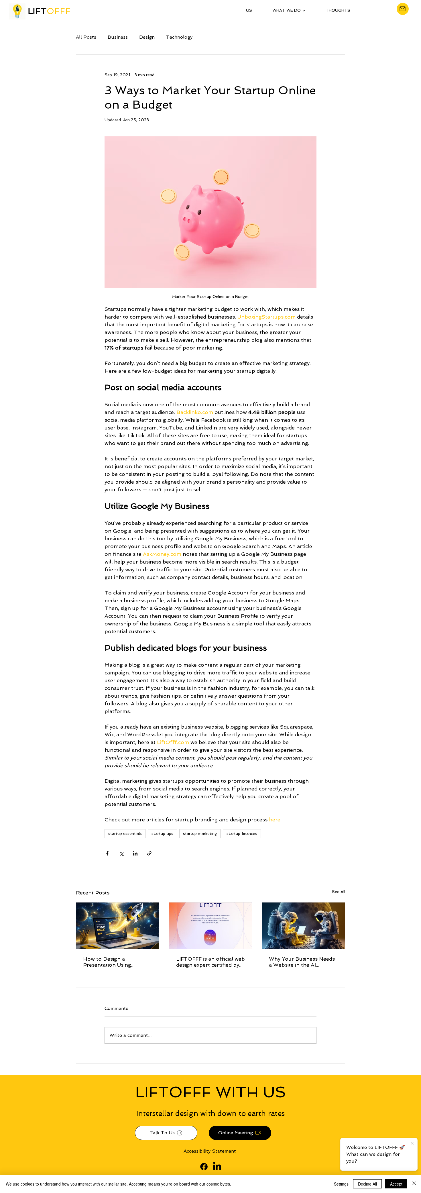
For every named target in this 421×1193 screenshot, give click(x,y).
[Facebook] (204, 1167)
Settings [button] (341, 1184)
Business (118, 37)
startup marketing (200, 833)
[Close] (414, 1183)
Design (147, 37)
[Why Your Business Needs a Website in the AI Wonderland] (303, 925)
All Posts (86, 37)
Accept (396, 1184)
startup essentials (125, 833)
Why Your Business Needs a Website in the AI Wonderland (302, 962)
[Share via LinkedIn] (135, 853)
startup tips (162, 833)
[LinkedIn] (217, 1167)
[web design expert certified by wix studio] (210, 925)
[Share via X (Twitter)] (121, 853)
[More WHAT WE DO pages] (303, 10)
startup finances (242, 833)
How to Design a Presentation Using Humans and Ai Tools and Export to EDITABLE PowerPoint (115, 962)
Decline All (367, 1184)
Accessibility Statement (210, 1151)
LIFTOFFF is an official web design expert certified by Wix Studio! (210, 962)
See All (338, 891)
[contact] (403, 9)
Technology (179, 37)
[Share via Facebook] (107, 853)
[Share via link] (149, 853)
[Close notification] (412, 1143)
